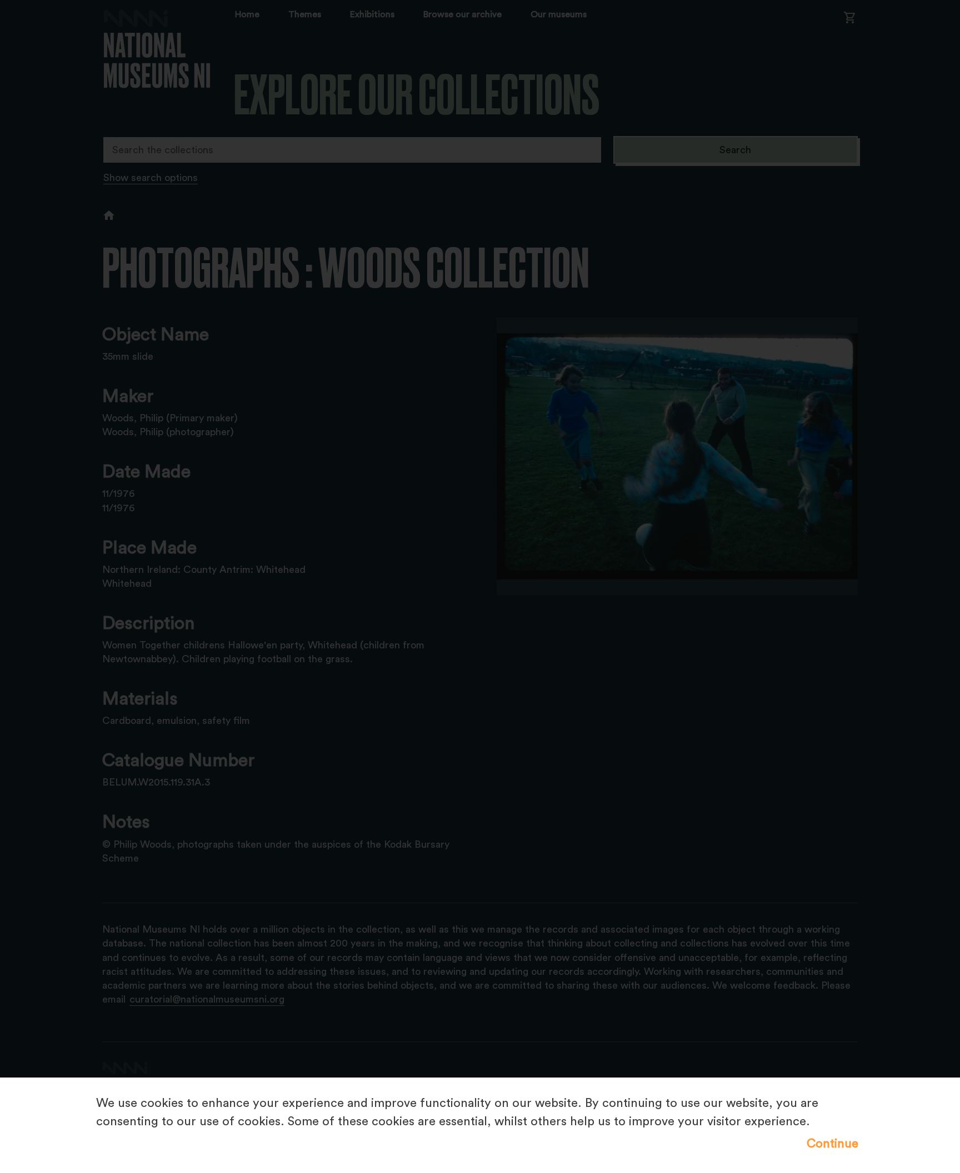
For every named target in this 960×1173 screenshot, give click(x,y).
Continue (832, 1143)
